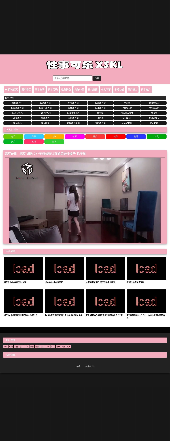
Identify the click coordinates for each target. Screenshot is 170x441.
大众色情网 (127, 123)
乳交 (16, 347)
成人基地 (17, 123)
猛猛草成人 (154, 103)
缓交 (42, 347)
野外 (58, 347)
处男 (116, 136)
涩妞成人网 (73, 118)
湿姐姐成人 (154, 118)
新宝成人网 (73, 103)
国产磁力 (132, 89)
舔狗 (95, 136)
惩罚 (13, 136)
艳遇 (136, 136)
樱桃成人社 (17, 103)
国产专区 (26, 89)
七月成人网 (127, 108)
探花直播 (92, 89)
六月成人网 (154, 108)
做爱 (37, 347)
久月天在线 (17, 113)
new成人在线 (127, 113)
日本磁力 (146, 89)
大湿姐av (127, 118)
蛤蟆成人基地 (73, 123)
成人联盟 (45, 123)
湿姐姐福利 (45, 113)
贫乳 (156, 136)
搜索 (97, 78)
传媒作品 (79, 89)
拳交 (21, 347)
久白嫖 (100, 118)
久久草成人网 (17, 108)
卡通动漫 (119, 89)
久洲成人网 (100, 108)
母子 (34, 136)
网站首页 (13, 89)
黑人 (68, 347)
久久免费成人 (73, 113)
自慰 (32, 347)
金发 (54, 141)
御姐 (5, 347)
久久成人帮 (100, 103)
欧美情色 (66, 89)
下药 (26, 347)
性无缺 (127, 103)
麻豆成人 (17, 118)
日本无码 (53, 89)
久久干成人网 (45, 108)
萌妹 (63, 347)
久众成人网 (45, 103)
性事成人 (45, 118)
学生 (53, 347)
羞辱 (75, 136)
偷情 (11, 347)
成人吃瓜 (154, 123)
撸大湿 (100, 113)
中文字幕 (106, 89)
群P (54, 136)
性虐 (34, 141)
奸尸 (13, 141)
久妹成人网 (73, 108)
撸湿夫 (154, 113)
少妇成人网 (100, 123)
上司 (47, 347)
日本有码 (39, 89)
